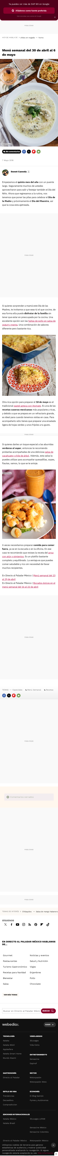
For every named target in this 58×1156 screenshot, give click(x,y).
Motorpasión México (39, 1140)
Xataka (6, 1041)
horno (41, 38)
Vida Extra (34, 1045)
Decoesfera (8, 1100)
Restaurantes (10, 961)
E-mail (38, 152)
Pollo (32, 978)
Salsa (5, 984)
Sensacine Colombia (39, 1132)
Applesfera (8, 1049)
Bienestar (8, 978)
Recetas (49, 690)
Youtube (17, 924)
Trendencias (8, 1096)
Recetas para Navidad (14, 972)
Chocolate (35, 984)
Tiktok (48, 924)
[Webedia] (10, 1026)
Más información (45, 1153)
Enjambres (35, 972)
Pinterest (36, 924)
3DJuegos (34, 1041)
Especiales (17, 690)
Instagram (23, 924)
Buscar (46, 1011)
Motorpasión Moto (38, 1082)
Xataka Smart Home (12, 1054)
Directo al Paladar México (15, 1140)
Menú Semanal (34, 690)
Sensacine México (38, 1127)
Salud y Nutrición (39, 961)
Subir (47, 1025)
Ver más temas (10, 995)
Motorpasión (35, 1077)
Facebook (24, 152)
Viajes (33, 966)
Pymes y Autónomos (39, 1100)
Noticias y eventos (39, 955)
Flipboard (34, 152)
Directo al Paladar (11, 1077)
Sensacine (34, 1059)
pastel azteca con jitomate (27, 405)
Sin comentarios (13, 152)
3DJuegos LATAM (37, 1119)
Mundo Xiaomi (9, 1058)
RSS (30, 924)
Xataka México (9, 1119)
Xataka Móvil (9, 1045)
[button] (20, 171)
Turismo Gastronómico (15, 966)
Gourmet (7, 955)
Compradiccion (10, 1105)
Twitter (29, 152)
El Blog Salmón (37, 1096)
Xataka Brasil (9, 1123)
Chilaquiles (27, 912)
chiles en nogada (27, 38)
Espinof (33, 1063)
